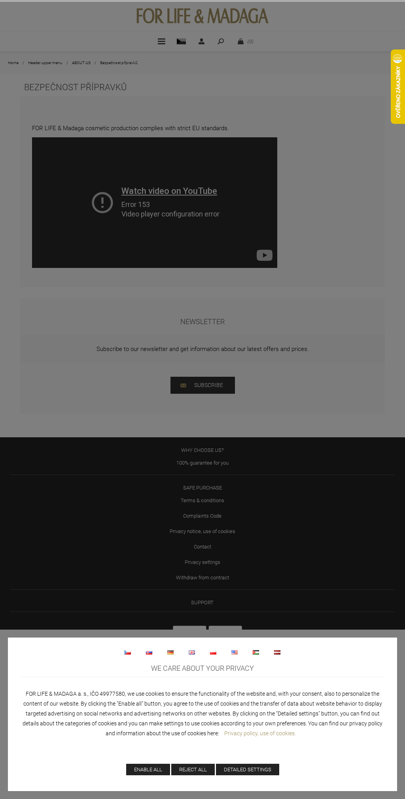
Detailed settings (247, 769)
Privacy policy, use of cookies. (260, 733)
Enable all (148, 769)
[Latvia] (277, 652)
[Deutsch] (170, 652)
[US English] (234, 652)
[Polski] (213, 652)
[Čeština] (127, 652)
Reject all (193, 769)
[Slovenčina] (149, 652)
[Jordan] (256, 652)
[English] (191, 652)
